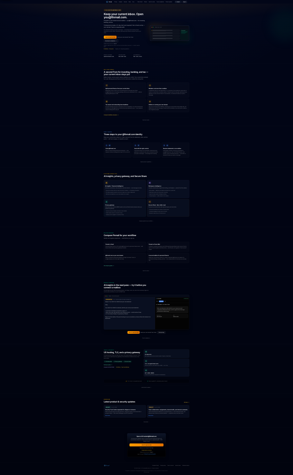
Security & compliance (110, 40)
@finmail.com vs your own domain (114, 255)
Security (125, 1)
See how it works (146, 120)
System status (178, 465)
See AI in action (152, 1)
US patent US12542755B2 (109, 367)
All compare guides (108, 265)
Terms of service (170, 465)
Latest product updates (145, 387)
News (130, 1)
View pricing (161, 332)
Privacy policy (163, 465)
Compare (120, 1)
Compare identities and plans (110, 114)
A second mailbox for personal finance (159, 255)
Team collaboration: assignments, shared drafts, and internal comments (167, 409)
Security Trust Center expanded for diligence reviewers (120, 409)
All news (186, 402)
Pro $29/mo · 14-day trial (108, 48)
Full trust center (107, 364)
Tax (165, 301)
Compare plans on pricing (146, 450)
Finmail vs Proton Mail (154, 244)
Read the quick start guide (150, 454)
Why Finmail (140, 1)
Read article (107, 415)
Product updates (169, 1)
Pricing (115, 1)
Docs (133, 1)
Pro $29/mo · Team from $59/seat (122, 367)
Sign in (184, 1)
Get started (146, 421)
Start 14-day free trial (110, 37)
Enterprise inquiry (185, 465)
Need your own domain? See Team (125, 37)
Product (145, 1)
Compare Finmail (155, 465)
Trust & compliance (160, 1)
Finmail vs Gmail (109, 244)
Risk (157, 301)
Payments (161, 301)
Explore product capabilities (145, 161)
